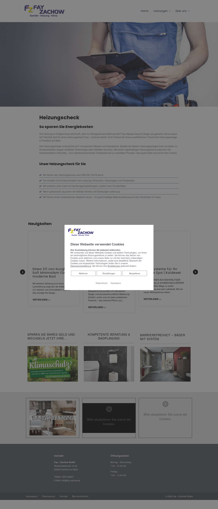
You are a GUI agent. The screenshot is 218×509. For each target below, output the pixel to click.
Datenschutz (102, 282)
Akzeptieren (134, 273)
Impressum (115, 282)
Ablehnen (83, 273)
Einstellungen (109, 273)
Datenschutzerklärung (80, 265)
